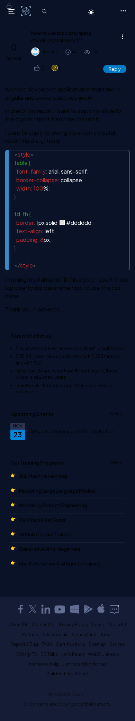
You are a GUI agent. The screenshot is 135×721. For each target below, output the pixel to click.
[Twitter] (33, 609)
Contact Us (44, 624)
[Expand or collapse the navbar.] (11, 11)
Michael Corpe (108, 348)
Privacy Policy (73, 624)
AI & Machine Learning (43, 476)
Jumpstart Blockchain (85, 664)
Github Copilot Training (45, 534)
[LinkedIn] (45, 609)
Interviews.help (43, 664)
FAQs (47, 644)
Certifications (70, 644)
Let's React (72, 654)
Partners (30, 634)
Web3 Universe (103, 654)
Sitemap (97, 644)
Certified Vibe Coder (42, 520)
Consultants (85, 634)
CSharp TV (26, 654)
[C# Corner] (26, 11)
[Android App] (87, 609)
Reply (115, 69)
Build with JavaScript (67, 673)
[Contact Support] (114, 609)
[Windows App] (74, 609)
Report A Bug (24, 644)
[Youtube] (60, 609)
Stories (117, 644)
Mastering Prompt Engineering (53, 505)
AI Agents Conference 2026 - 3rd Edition (72, 431)
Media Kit (116, 624)
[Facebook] (20, 609)
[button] (36, 68)
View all (117, 413)
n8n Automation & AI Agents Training (60, 563)
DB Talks (49, 654)
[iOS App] (101, 609)
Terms (97, 624)
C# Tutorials (56, 634)
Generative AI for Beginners (49, 549)
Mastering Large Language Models (57, 490)
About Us (18, 624)
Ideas (107, 634)
